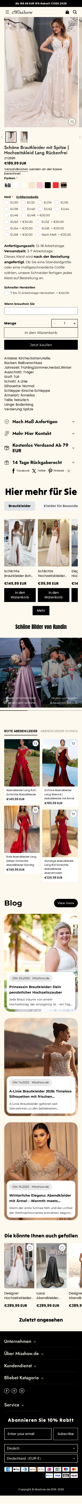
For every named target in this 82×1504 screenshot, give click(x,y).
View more (66, 903)
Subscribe (66, 1433)
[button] (7, 12)
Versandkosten (16, 169)
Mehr (41, 610)
